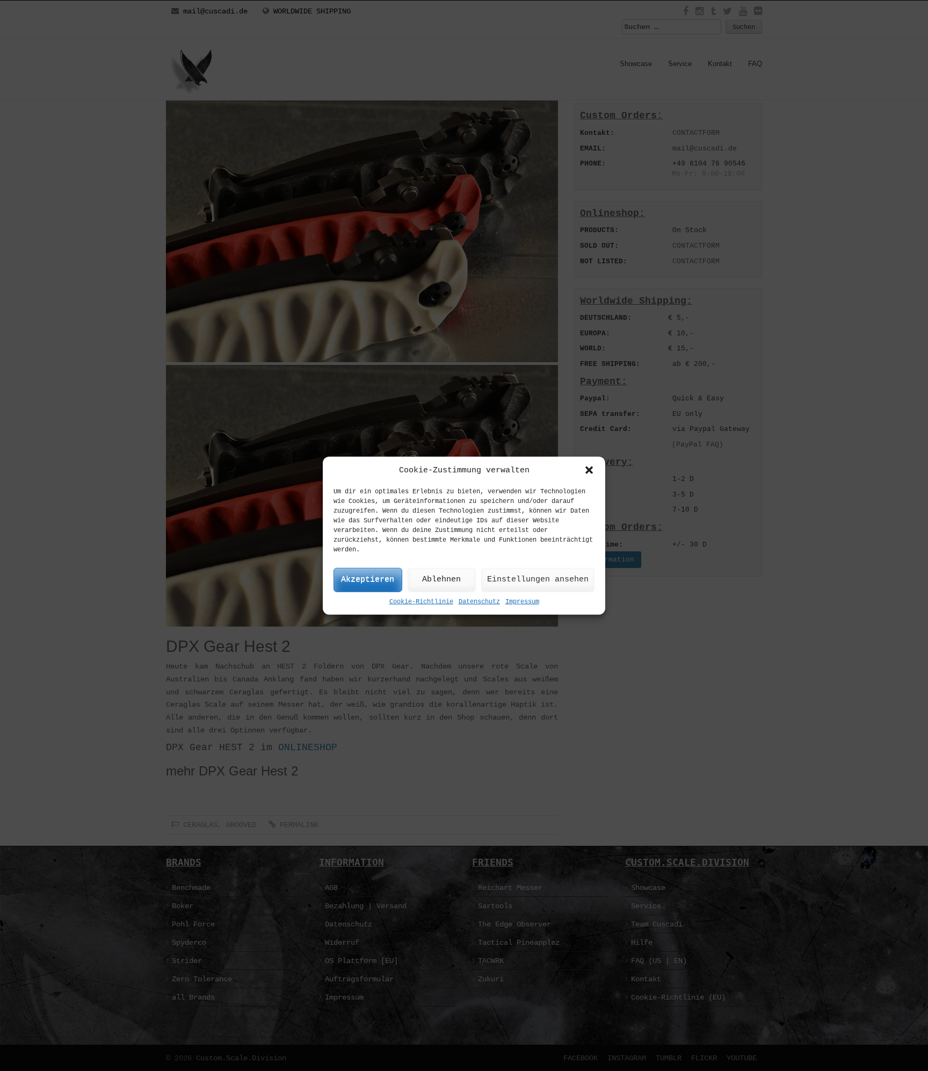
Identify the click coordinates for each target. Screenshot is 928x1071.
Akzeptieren (367, 579)
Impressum (522, 602)
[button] (589, 470)
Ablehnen (441, 579)
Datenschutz (479, 602)
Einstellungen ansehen (538, 579)
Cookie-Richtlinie (421, 602)
